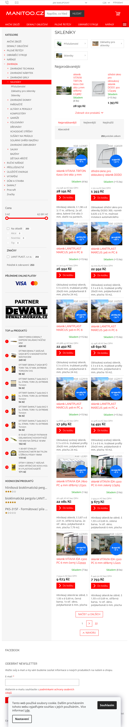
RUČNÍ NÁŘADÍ (15, 162)
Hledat (77, 13)
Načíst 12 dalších (89, 614)
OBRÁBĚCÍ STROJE (17, 55)
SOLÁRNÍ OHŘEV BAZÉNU (24, 140)
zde (27, 710)
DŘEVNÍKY (16, 126)
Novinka (17, 237)
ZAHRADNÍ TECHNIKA (22, 68)
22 (96, 623)
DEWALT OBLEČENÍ (17, 46)
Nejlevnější (89, 122)
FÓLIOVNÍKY (17, 122)
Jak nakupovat (61, 2)
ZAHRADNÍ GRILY (19, 77)
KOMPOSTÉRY (18, 113)
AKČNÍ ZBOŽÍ (14, 41)
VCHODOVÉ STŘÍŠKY (21, 131)
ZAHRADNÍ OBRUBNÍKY (23, 144)
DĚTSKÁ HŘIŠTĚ (19, 158)
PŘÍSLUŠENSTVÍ (15, 167)
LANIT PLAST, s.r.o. (25, 256)
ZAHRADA (12, 64)
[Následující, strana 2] (89, 624)
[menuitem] (12, 24)
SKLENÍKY (15, 82)
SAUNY (14, 149)
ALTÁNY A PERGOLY (21, 109)
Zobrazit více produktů (87, 113)
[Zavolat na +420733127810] (10, 2)
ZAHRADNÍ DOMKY (20, 99)
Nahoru (91, 632)
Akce (15, 233)
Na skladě (20, 228)
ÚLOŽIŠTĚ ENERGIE (17, 171)
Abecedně (63, 129)
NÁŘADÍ (11, 59)
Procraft (11, 189)
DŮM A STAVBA (15, 180)
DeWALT (11, 185)
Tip (15, 242)
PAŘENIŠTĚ (16, 104)
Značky (11, 194)
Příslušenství (18, 86)
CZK (105, 2)
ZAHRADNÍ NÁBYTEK (21, 72)
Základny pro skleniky (23, 91)
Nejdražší (108, 122)
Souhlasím (107, 705)
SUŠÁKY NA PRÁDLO (21, 136)
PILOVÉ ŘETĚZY (15, 50)
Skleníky (15, 95)
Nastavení (22, 719)
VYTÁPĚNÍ (12, 176)
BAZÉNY (14, 153)
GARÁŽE (14, 117)
